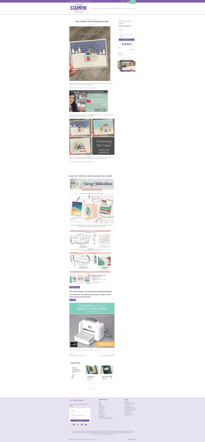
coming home (84, 349)
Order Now (72, 300)
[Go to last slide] (73, 376)
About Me (101, 412)
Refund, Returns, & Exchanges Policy (106, 418)
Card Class (87, 19)
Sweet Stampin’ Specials (130, 403)
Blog (96, 8)
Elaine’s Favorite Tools (129, 407)
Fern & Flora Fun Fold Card (106, 377)
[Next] (111, 376)
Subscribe (84, 1)
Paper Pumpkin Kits (128, 414)
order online (76, 157)
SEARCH (119, 47)
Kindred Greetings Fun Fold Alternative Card (76, 370)
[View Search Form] (135, 8)
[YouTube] (128, 1)
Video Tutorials (102, 410)
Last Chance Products (129, 410)
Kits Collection (127, 412)
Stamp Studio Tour (102, 414)
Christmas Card (95, 19)
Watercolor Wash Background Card (107, 354)
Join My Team (101, 409)
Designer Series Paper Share (130, 409)
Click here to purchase (74, 287)
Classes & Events (109, 8)
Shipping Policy (102, 416)
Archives (119, 52)
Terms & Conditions (132, 439)
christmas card (72, 349)
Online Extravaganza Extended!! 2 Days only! (77, 354)
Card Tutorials (127, 405)
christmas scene (78, 349)
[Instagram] (124, 1)
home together (90, 349)
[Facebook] (122, 1)
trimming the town (98, 349)
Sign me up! (126, 39)
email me (76, 116)
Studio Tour (89, 1)
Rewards (100, 405)
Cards (91, 19)
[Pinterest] (126, 1)
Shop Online (127, 401)
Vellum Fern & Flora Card (91, 377)
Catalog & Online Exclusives (75, 1)
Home (93, 8)
